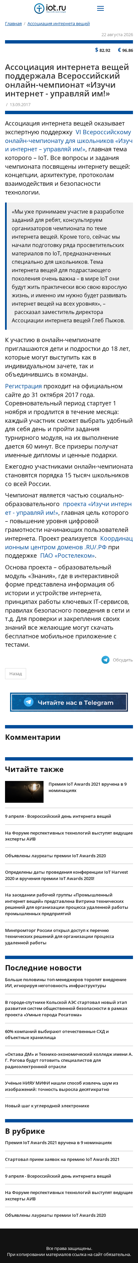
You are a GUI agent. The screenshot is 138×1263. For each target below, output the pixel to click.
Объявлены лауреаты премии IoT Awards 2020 (55, 856)
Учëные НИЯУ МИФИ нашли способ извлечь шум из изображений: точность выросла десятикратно (61, 1086)
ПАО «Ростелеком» (67, 555)
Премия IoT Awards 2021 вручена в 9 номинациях (88, 787)
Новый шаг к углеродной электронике (47, 1106)
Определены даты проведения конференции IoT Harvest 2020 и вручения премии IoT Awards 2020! (66, 875)
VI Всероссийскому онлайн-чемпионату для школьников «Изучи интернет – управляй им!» (69, 140)
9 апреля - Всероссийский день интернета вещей (58, 816)
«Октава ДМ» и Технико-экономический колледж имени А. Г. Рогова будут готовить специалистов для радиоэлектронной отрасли (69, 1060)
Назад (15, 673)
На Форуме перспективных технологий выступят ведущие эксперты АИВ (69, 836)
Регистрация (23, 386)
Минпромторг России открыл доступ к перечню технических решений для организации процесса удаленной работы (59, 936)
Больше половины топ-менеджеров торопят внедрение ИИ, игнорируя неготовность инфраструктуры (65, 982)
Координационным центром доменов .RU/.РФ (69, 542)
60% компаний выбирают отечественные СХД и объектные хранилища (57, 1034)
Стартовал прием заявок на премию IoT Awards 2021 (62, 1159)
